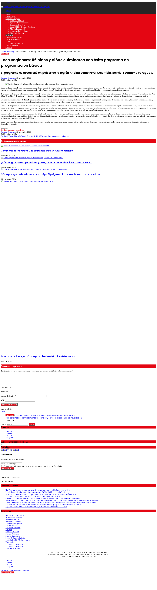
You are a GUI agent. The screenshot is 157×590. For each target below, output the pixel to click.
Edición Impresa (11, 526)
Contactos (9, 48)
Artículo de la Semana (13, 39)
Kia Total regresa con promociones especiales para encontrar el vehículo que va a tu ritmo (38, 490)
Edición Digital (11, 17)
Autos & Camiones (17, 21)
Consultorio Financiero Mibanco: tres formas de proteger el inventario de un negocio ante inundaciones (43, 498)
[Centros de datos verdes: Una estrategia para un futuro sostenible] (25, 146)
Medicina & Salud (16, 43)
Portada (8, 15)
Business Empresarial (8, 78)
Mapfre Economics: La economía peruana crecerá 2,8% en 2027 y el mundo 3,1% (35, 492)
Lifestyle (8, 41)
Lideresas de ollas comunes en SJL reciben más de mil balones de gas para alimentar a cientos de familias (43, 505)
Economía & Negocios (13, 19)
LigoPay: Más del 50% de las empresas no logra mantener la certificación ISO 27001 (36, 507)
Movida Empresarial (17, 29)
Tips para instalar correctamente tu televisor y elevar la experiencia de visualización (44, 418)
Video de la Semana (12, 46)
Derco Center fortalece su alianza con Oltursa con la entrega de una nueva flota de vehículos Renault (42, 494)
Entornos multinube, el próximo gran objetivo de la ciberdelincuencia (38, 356)
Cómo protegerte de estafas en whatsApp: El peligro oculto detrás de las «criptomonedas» (50, 174)
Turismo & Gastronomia (14, 546)
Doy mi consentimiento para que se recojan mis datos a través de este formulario (32, 466)
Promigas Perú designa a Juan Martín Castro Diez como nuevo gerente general (34, 496)
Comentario (6, 388)
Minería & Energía (17, 33)
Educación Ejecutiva (17, 25)
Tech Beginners (9, 130)
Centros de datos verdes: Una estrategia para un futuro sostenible (37, 150)
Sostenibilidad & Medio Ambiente (22, 27)
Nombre (4, 392)
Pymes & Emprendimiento (19, 23)
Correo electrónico (8, 396)
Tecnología (9, 35)
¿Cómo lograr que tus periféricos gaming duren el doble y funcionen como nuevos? (46, 162)
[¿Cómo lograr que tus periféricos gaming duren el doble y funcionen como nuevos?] (32, 158)
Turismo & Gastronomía (13, 37)
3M (2, 130)
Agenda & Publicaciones (19, 31)
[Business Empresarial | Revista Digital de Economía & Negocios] (25, 7)
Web (2, 400)
